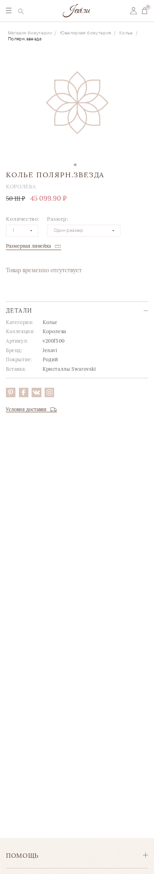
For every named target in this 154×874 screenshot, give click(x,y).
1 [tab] (75, 164)
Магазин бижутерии (30, 33)
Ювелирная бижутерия (85, 33)
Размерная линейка (28, 246)
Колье (126, 33)
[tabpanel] (77, 105)
